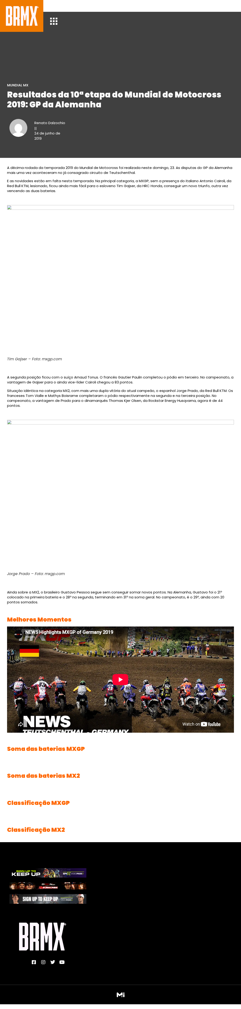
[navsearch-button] (57, 6)
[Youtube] (62, 962)
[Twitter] (52, 962)
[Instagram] (43, 962)
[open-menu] (53, 22)
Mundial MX (17, 85)
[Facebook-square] (34, 962)
